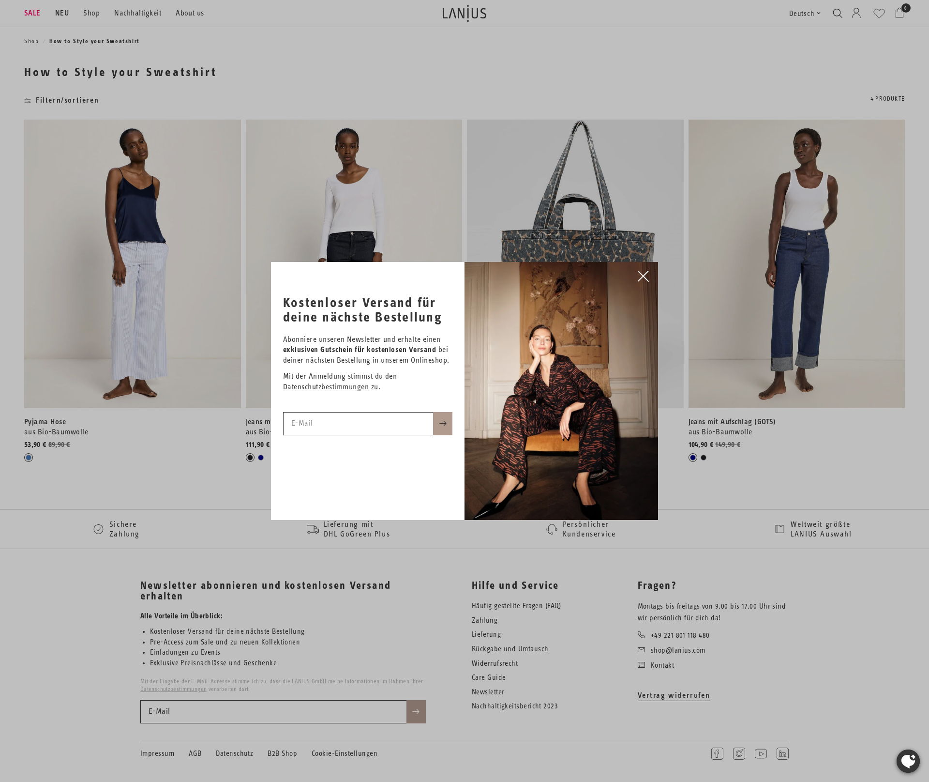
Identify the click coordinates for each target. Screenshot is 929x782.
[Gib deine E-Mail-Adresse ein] (442, 423)
